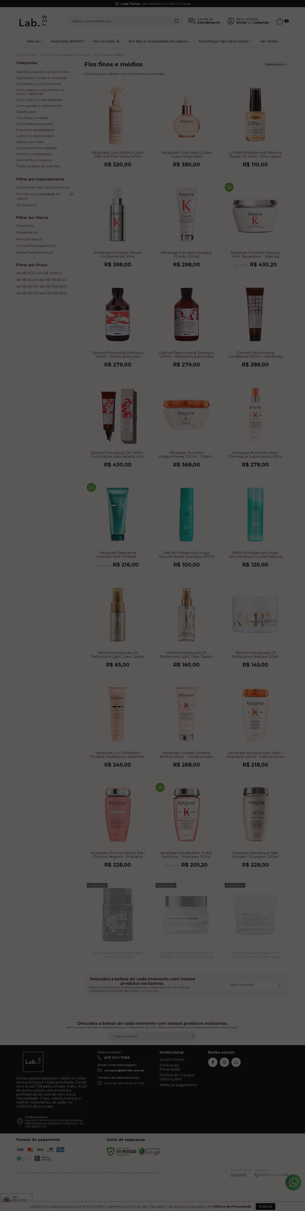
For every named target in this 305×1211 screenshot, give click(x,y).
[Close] (206, 573)
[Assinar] (192, 626)
